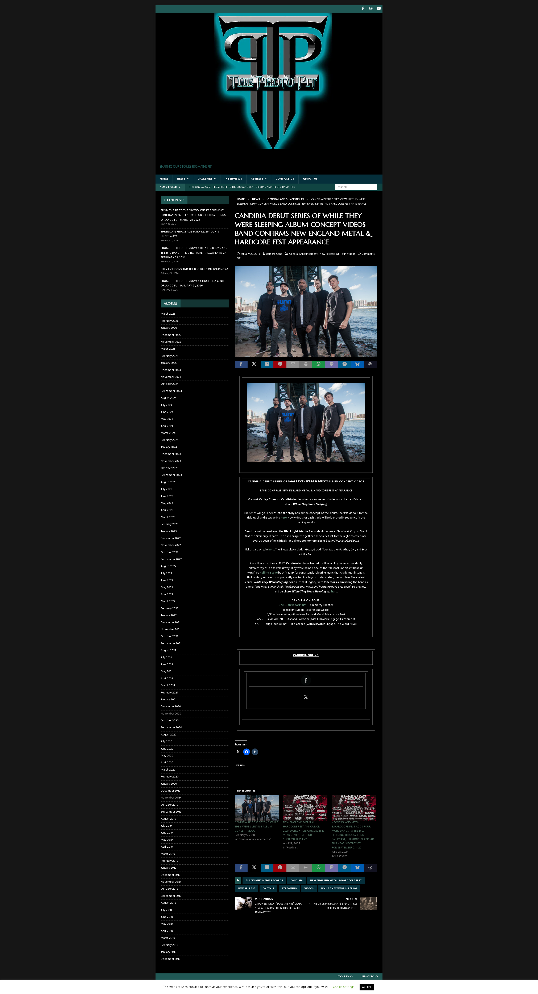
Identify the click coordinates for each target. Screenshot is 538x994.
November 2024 (171, 377)
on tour (268, 888)
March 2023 (168, 517)
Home (164, 178)
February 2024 (170, 440)
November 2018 (171, 882)
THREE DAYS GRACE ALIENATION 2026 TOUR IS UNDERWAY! (190, 234)
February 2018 (169, 945)
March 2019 (168, 854)
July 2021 (166, 657)
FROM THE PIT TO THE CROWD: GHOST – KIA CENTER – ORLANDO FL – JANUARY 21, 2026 (195, 283)
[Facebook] (363, 9)
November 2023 (171, 461)
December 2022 (171, 538)
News (181, 178)
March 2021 (168, 685)
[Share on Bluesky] (357, 365)
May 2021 (167, 671)
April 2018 (167, 931)
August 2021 (168, 650)
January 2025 (169, 363)
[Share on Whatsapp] (318, 365)
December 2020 (171, 706)
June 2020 (167, 748)
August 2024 (169, 398)
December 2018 (171, 875)
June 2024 (167, 412)
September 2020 (171, 727)
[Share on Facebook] (241, 365)
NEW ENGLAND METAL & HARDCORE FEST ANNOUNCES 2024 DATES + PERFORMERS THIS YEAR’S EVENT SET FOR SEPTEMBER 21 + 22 (303, 831)
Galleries (205, 178)
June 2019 (167, 832)
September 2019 (171, 811)
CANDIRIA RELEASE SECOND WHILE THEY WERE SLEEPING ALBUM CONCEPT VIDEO (256, 826)
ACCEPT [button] (366, 987)
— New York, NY (295, 605)
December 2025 (171, 335)
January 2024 (169, 447)
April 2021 (167, 678)
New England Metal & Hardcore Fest (336, 880)
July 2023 (166, 489)
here (284, 517)
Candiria (296, 880)
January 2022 (169, 615)
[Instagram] (370, 9)
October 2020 (170, 720)
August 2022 (168, 566)
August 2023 (168, 482)
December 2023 (171, 454)
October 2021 (169, 636)
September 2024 (171, 391)
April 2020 (167, 762)
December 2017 (170, 959)
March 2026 (168, 314)
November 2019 (171, 797)
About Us (310, 178)
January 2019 (169, 867)
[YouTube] (378, 9)
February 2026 (169, 321)
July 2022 (166, 573)
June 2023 (167, 496)
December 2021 (170, 622)
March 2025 (168, 349)
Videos (351, 254)
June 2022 (167, 580)
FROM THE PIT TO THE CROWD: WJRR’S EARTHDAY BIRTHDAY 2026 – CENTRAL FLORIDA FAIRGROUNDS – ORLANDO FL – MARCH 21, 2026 (194, 215)
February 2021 (169, 692)
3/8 (281, 605)
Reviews (257, 178)
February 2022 (169, 608)
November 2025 (171, 342)
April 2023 (167, 510)
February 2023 (169, 524)
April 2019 (167, 846)
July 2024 (166, 405)
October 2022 (169, 552)
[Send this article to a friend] (292, 365)
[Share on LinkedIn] (267, 365)
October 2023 (169, 468)
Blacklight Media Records (264, 880)
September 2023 (171, 475)
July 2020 (166, 741)
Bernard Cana (274, 254)
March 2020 (168, 769)
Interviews (233, 178)
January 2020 (169, 783)
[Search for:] (356, 187)
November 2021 (171, 629)
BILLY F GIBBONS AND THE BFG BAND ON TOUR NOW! (194, 269)
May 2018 (167, 924)
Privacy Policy (369, 976)
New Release (327, 254)
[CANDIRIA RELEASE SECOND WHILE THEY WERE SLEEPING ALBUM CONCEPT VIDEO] (257, 808)
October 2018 (169, 888)
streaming (289, 888)
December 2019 (171, 790)
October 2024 (170, 384)
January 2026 (169, 328)
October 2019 (169, 804)
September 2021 (171, 643)
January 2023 (169, 531)
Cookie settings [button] (343, 987)
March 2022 (168, 601)
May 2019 (167, 840)
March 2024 (168, 433)
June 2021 (167, 664)
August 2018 (168, 903)
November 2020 (171, 713)
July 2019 (166, 825)
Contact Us (285, 178)
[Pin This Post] (279, 365)
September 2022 (171, 559)
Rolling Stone (269, 572)
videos (309, 888)
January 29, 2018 (250, 254)
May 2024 (167, 419)
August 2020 (169, 734)
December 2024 (171, 370)
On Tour (341, 254)
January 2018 (169, 952)
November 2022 (171, 545)
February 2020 (170, 776)
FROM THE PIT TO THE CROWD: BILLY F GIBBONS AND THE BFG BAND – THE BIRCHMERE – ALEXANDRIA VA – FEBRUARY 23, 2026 (195, 253)
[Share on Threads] (370, 365)
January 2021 (168, 699)
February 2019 (169, 861)
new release (246, 888)
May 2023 (167, 503)
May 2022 (167, 587)
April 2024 (167, 426)
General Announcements (303, 254)
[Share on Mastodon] (331, 365)
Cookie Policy (345, 976)
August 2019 (168, 819)
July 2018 (166, 910)
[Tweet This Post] (254, 365)
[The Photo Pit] (269, 146)
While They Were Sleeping (339, 888)
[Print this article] (305, 365)
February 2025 (169, 356)
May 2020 (167, 755)
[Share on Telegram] (344, 365)
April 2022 (167, 594)
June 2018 (167, 917)
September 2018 (171, 896)
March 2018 (168, 938)
